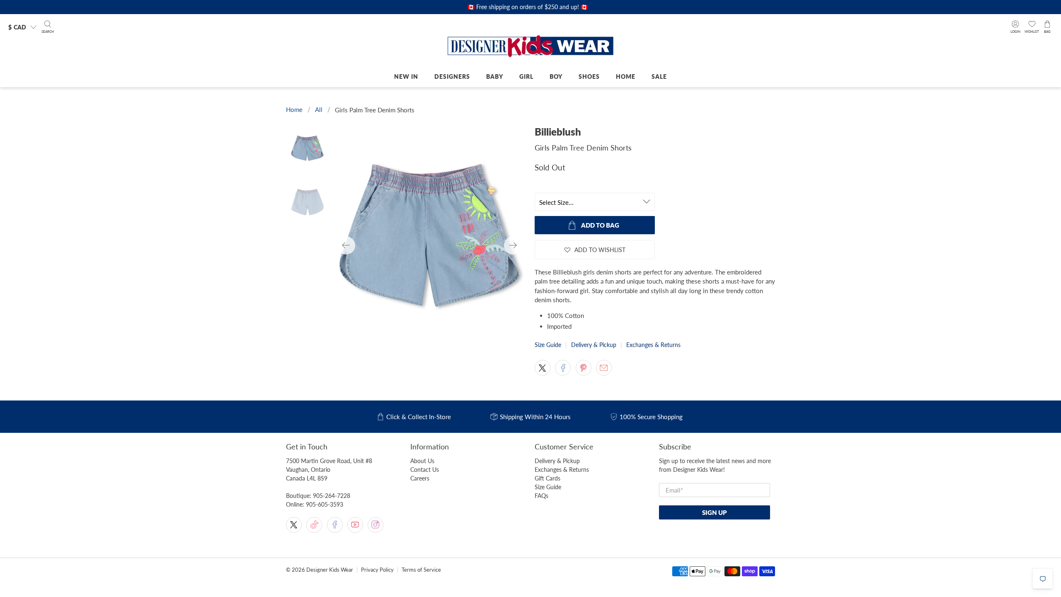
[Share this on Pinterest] (583, 368)
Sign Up (714, 512)
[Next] (513, 245)
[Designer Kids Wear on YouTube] (355, 525)
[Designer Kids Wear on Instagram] (375, 525)
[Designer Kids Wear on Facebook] (335, 525)
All (318, 110)
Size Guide (548, 344)
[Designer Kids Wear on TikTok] (314, 525)
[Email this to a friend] (604, 368)
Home (625, 76)
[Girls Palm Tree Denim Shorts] (430, 245)
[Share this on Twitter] (542, 368)
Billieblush (558, 132)
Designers (452, 76)
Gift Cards (547, 478)
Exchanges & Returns (653, 344)
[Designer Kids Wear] (530, 46)
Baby (494, 76)
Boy (556, 76)
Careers (419, 478)
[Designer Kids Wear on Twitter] (294, 525)
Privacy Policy (377, 570)
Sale (659, 76)
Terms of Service (421, 570)
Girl (526, 76)
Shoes (589, 76)
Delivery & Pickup (593, 344)
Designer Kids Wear (329, 570)
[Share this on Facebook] (563, 368)
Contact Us (424, 469)
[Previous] (346, 245)
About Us (422, 460)
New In (406, 76)
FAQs (541, 495)
